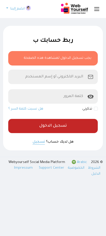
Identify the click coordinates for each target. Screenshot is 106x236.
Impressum (24, 168)
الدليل (95, 174)
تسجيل (39, 142)
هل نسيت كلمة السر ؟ (25, 109)
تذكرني (87, 109)
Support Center (51, 168)
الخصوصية (75, 168)
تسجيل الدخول (53, 126)
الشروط (93, 168)
